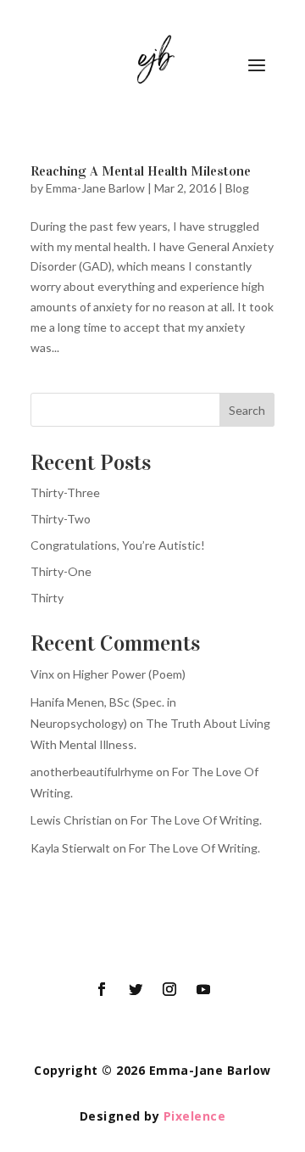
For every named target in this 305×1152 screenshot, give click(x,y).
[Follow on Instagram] (169, 989)
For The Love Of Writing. (196, 820)
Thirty (47, 597)
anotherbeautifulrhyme (91, 771)
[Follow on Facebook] (101, 989)
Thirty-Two (60, 519)
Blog (237, 188)
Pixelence (195, 1116)
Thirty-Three (65, 492)
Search (247, 410)
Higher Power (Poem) (129, 674)
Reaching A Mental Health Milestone (140, 171)
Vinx (42, 674)
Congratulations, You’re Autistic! (117, 545)
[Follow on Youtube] (203, 989)
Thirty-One (61, 571)
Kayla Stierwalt (70, 848)
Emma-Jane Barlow (95, 188)
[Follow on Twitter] (135, 989)
